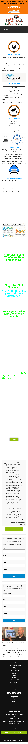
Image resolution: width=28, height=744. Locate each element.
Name (5, 548)
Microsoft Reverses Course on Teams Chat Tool (14, 715)
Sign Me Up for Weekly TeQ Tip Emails (14, 732)
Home (14, 699)
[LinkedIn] (13, 6)
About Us (14, 701)
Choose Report (7, 593)
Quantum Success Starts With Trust (14, 721)
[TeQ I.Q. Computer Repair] (14, 25)
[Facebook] (8, 6)
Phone (5, 562)
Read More (14, 439)
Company (5, 569)
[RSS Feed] (19, 6)
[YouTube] (15, 6)
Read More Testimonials (14, 529)
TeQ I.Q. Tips (14, 706)
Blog (14, 704)
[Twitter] (11, 6)
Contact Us (14, 708)
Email (5, 555)
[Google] (17, 6)
